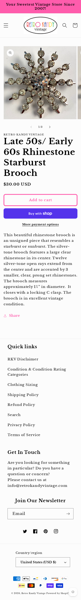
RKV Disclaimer (23, 359)
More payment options (40, 224)
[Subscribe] (68, 513)
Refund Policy (21, 405)
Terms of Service (24, 435)
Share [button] (14, 316)
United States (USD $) (38, 562)
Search (14, 415)
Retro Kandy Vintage (33, 593)
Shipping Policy (23, 395)
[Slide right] (50, 127)
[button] (6, 25)
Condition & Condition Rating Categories (37, 372)
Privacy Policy (21, 425)
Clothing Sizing (23, 385)
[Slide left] (31, 127)
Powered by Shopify (58, 593)
